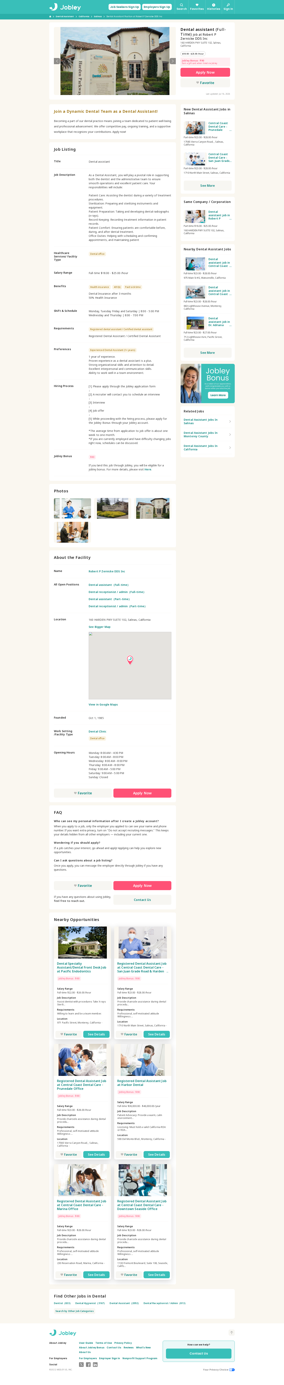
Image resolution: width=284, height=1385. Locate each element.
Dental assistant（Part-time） (110, 599)
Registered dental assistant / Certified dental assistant (121, 329)
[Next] (173, 61)
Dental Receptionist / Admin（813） (165, 1303)
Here (148, 469)
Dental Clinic (97, 731)
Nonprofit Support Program (139, 1358)
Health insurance (99, 287)
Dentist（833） (63, 1303)
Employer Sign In (109, 1358)
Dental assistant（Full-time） (109, 585)
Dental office (97, 254)
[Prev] (57, 61)
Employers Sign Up (157, 7)
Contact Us (142, 900)
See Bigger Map (100, 627)
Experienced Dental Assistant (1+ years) (112, 350)
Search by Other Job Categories (74, 1311)
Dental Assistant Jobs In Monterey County (201, 434)
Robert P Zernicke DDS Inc (107, 571)
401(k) (117, 287)
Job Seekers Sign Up (124, 7)
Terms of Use (103, 1343)
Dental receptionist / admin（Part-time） (118, 606)
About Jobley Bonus (91, 1347)
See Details (96, 1034)
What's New (143, 1347)
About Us (85, 1352)
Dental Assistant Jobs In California (201, 447)
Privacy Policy (123, 1343)
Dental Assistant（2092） (125, 1303)
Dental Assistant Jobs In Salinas (201, 421)
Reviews (129, 1347)
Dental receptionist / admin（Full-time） (117, 592)
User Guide (86, 1343)
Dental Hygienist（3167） (90, 1303)
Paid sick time (133, 287)
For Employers (88, 1358)
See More (207, 185)
